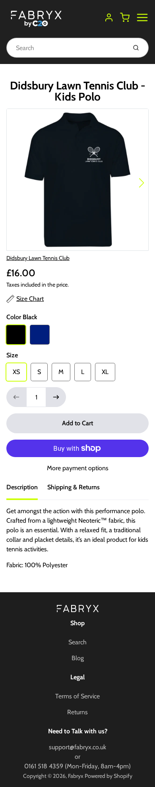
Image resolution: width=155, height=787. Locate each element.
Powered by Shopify (108, 775)
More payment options (77, 468)
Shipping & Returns (73, 487)
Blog (78, 658)
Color (21, 317)
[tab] (26, 489)
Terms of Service (77, 696)
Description (22, 487)
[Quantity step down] (16, 397)
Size (12, 355)
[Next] (141, 183)
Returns (77, 712)
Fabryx (75, 775)
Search (77, 642)
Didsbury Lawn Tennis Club (38, 258)
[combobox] (65, 48)
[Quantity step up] (56, 397)
